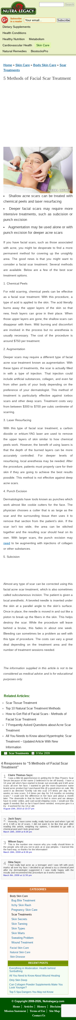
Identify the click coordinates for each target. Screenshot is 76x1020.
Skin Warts (18, 933)
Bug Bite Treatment (23, 900)
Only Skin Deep (18, 980)
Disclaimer (56, 1006)
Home (7, 65)
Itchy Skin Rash (21, 905)
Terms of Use (37, 1011)
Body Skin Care (44, 65)
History (41, 1006)
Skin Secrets (19, 919)
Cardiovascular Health (17, 45)
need (6, 543)
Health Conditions (14, 33)
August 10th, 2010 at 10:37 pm (18, 808)
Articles (28, 1006)
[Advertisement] (41, 115)
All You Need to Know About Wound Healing (34, 975)
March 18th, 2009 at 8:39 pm (17, 852)
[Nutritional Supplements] (18, 8)
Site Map (54, 1011)
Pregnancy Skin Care (24, 909)
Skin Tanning (19, 923)
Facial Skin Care (19, 947)
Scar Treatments (19, 753)
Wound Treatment (22, 942)
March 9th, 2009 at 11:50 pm (17, 875)
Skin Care (42, 45)
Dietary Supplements (16, 26)
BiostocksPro (39, 51)
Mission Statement (15, 1011)
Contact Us (38, 1015)
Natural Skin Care (20, 952)
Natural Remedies (15, 51)
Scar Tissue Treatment (21, 703)
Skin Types (18, 928)
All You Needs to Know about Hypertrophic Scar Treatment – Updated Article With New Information (39, 741)
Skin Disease (17, 956)
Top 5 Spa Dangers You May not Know (31, 992)
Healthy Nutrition (14, 39)
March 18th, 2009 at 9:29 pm (17, 832)
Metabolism (36, 39)
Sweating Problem (22, 937)
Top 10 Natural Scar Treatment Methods (33, 708)
